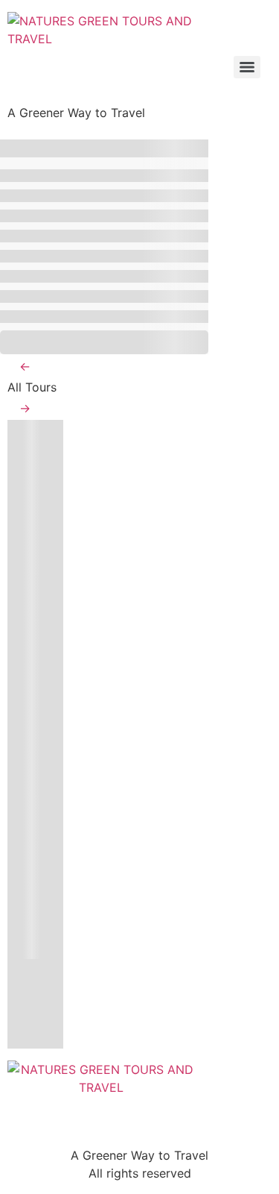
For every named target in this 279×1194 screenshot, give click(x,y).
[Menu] (247, 67)
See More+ (104, 342)
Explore (32, 947)
